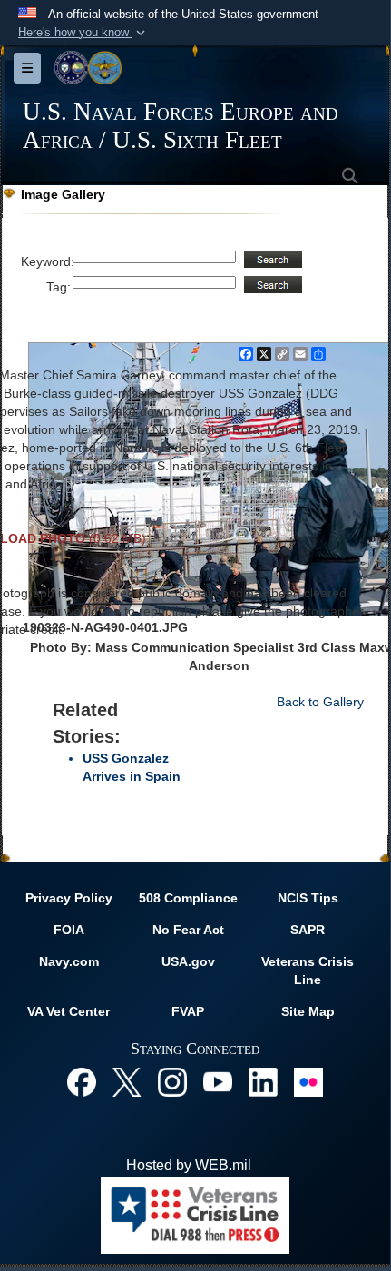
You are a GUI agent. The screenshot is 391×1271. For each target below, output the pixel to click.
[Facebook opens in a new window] (81, 1081)
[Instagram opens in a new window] (172, 1081)
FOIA (69, 929)
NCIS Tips (308, 898)
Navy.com (69, 961)
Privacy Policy (68, 898)
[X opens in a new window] (127, 1081)
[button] (83, 33)
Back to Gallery (320, 702)
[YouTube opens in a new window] (217, 1081)
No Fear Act (188, 929)
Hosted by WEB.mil (188, 1165)
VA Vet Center (68, 1011)
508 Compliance (188, 898)
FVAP (187, 1011)
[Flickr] (308, 1081)
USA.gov (188, 961)
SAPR (307, 929)
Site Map (308, 1011)
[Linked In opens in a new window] (263, 1081)
